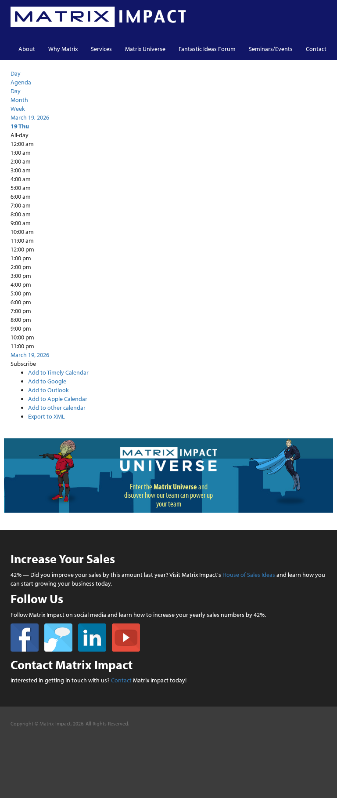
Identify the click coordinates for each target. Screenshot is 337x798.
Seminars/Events (271, 49)
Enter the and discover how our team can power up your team (168, 495)
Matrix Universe (145, 49)
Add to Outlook (48, 390)
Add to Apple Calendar (57, 399)
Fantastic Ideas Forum (207, 49)
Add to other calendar (57, 408)
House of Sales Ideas (248, 575)
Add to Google (47, 381)
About (26, 49)
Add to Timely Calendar (58, 372)
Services (101, 49)
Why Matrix (63, 49)
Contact (316, 49)
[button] (23, 364)
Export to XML (46, 416)
